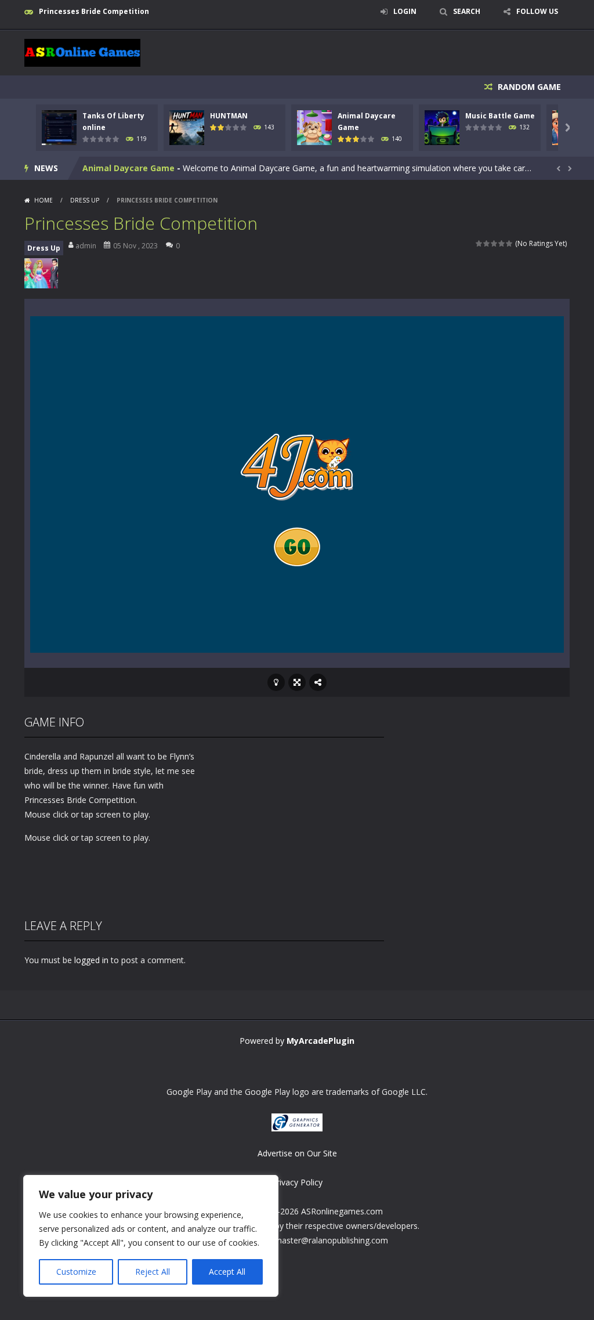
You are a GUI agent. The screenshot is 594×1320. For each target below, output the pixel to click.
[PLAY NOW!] (59, 126)
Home (43, 200)
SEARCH (466, 11)
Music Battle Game (500, 116)
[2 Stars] (487, 243)
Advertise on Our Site (297, 1153)
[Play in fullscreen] (297, 682)
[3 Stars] (494, 243)
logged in (91, 959)
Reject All (152, 1271)
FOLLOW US (537, 11)
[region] (150, 1236)
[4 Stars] (502, 243)
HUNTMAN (229, 116)
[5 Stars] (509, 243)
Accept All (227, 1271)
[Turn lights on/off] (276, 682)
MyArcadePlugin (320, 1040)
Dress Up (84, 200)
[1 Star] (479, 243)
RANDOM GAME (528, 86)
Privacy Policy (297, 1182)
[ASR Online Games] (82, 51)
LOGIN (404, 11)
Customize (76, 1271)
